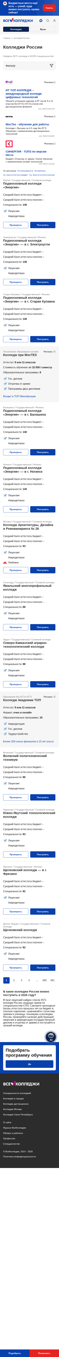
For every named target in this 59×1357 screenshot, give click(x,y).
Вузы (43, 29)
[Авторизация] (54, 20)
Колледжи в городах (13, 1098)
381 (52, 980)
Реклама (48, 82)
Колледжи (16, 29)
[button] (47, 20)
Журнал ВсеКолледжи (14, 1127)
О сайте (7, 1122)
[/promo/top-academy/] (29, 719)
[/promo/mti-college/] (29, 374)
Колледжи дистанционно (16, 1104)
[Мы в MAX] (40, 20)
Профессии (9, 1138)
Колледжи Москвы (12, 1109)
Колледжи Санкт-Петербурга (18, 1114)
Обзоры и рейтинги (13, 1133)
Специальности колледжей (17, 1093)
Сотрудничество (11, 1144)
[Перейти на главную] (18, 20)
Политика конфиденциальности (19, 1156)
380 (44, 980)
